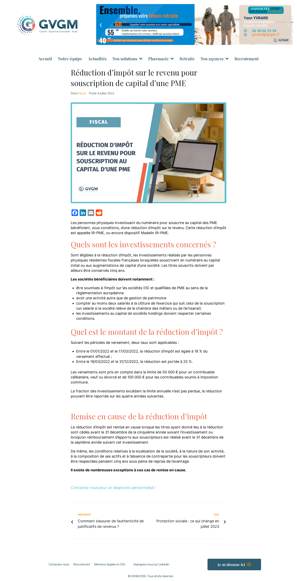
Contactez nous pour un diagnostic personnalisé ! (113, 487)
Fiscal (82, 93)
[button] (100, 25)
